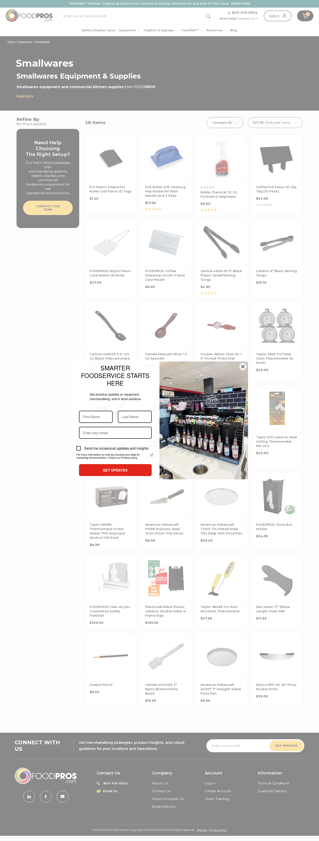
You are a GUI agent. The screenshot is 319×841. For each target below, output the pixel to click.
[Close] (243, 366)
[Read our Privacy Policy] (151, 455)
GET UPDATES (115, 470)
